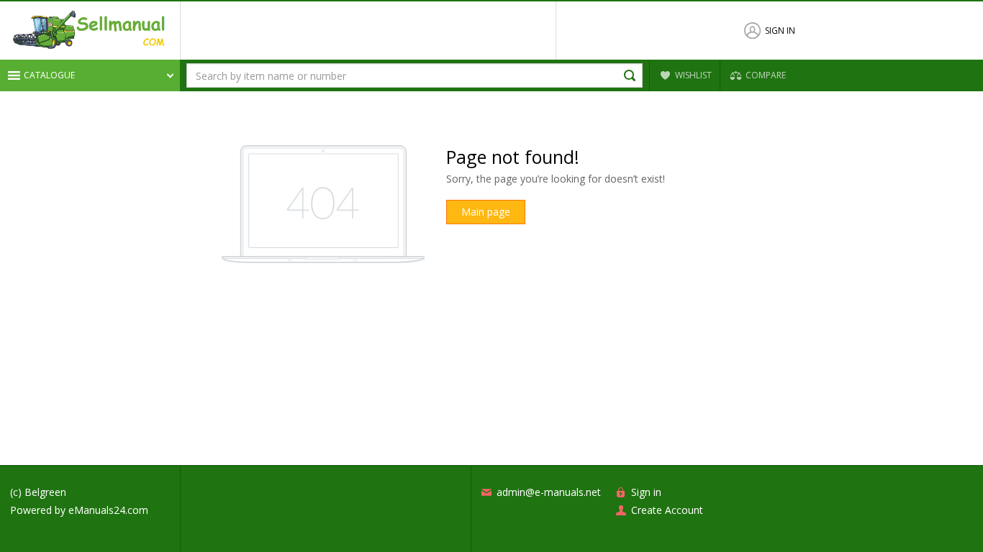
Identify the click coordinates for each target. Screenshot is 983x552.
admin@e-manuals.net (549, 492)
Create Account (667, 510)
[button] (90, 75)
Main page (485, 211)
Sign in (780, 30)
